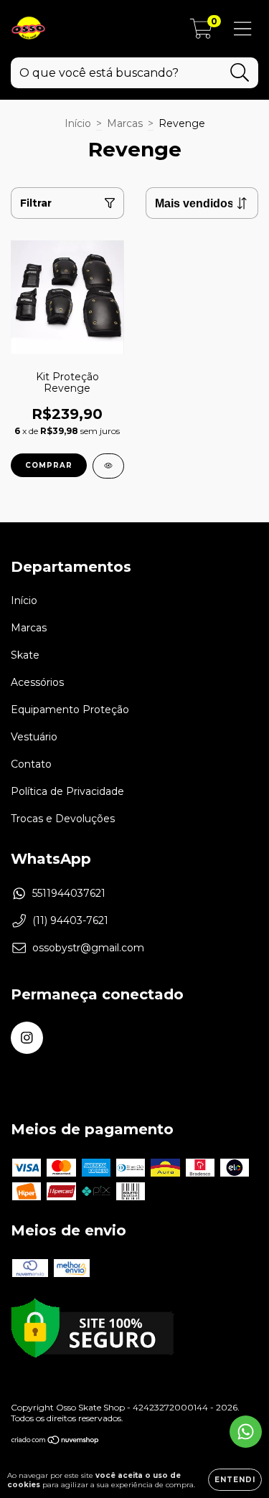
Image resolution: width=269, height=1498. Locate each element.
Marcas (125, 123)
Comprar (48, 465)
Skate (25, 655)
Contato (31, 764)
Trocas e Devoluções (63, 818)
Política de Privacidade (67, 791)
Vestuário (34, 736)
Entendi (234, 1479)
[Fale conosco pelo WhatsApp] (246, 1431)
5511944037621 (68, 893)
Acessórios (37, 682)
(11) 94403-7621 (70, 920)
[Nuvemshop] (55, 1441)
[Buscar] (240, 73)
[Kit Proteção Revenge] (108, 466)
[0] (201, 32)
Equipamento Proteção (70, 709)
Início (78, 123)
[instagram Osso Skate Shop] (27, 1038)
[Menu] (243, 29)
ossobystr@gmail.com (88, 947)
